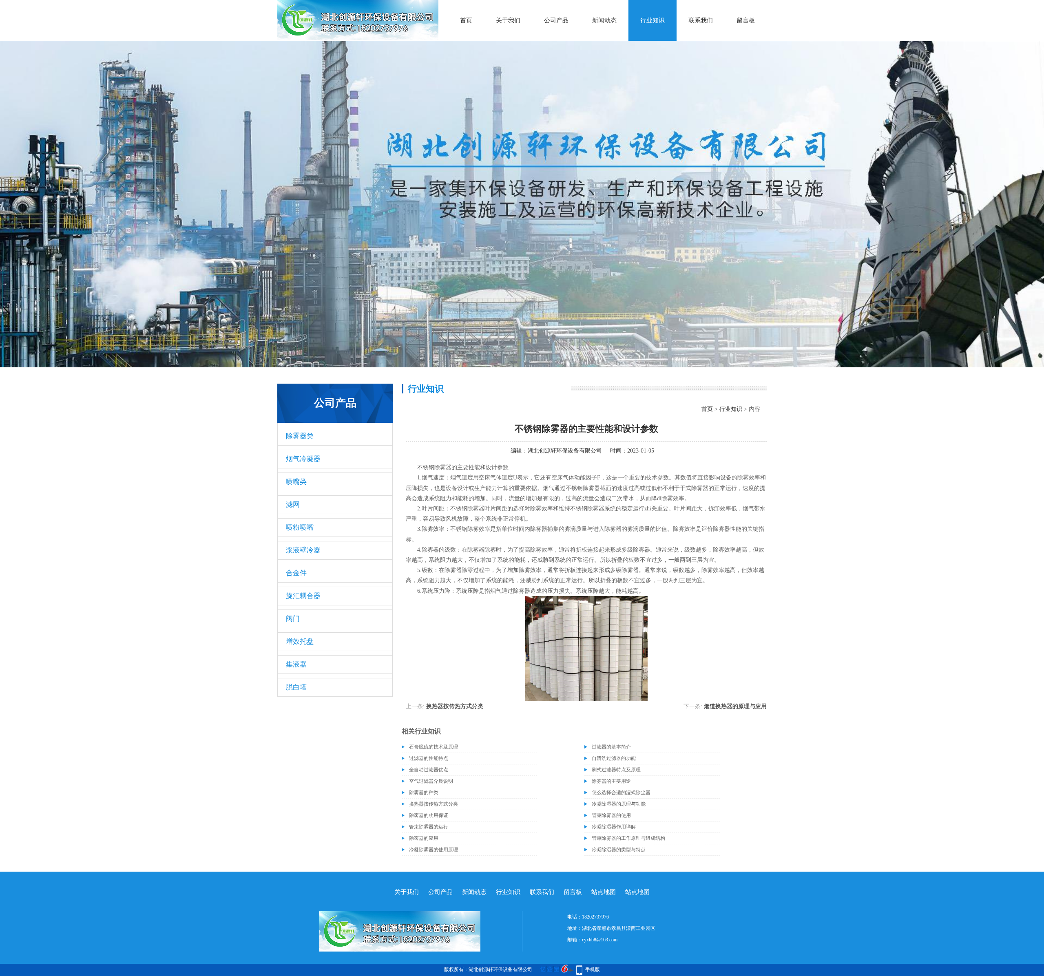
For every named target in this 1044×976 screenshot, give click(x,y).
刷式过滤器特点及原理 (616, 770)
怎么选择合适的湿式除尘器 (621, 792)
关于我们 (508, 20)
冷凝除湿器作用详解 (614, 827)
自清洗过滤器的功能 (614, 758)
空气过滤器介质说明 (431, 781)
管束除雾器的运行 (428, 827)
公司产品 (556, 20)
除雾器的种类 (423, 792)
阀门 (293, 619)
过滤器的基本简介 (611, 747)
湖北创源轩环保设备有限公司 (565, 451)
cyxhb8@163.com (599, 940)
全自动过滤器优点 (428, 770)
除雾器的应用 (423, 838)
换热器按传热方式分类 (454, 706)
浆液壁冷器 (303, 550)
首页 (466, 20)
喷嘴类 (296, 482)
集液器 (296, 664)
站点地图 (603, 892)
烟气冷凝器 (303, 459)
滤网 (293, 504)
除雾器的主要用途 (611, 781)
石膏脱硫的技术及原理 (433, 747)
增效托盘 (300, 641)
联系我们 (700, 20)
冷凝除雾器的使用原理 (433, 849)
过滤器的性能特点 (428, 758)
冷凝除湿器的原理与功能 (619, 804)
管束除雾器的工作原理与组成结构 (628, 838)
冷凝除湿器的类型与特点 (619, 849)
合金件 (296, 573)
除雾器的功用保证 (428, 815)
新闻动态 (604, 20)
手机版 (592, 969)
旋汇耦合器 (303, 596)
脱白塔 (296, 687)
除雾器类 (300, 436)
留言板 (746, 20)
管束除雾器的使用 (611, 815)
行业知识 (652, 20)
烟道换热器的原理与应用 (735, 706)
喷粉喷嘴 (300, 527)
